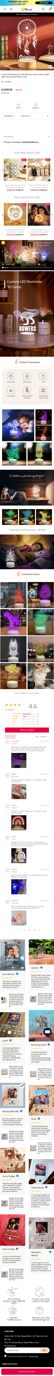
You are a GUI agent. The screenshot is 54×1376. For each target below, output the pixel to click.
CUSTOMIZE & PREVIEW (27, 1371)
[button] (2, 175)
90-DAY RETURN (28, 142)
